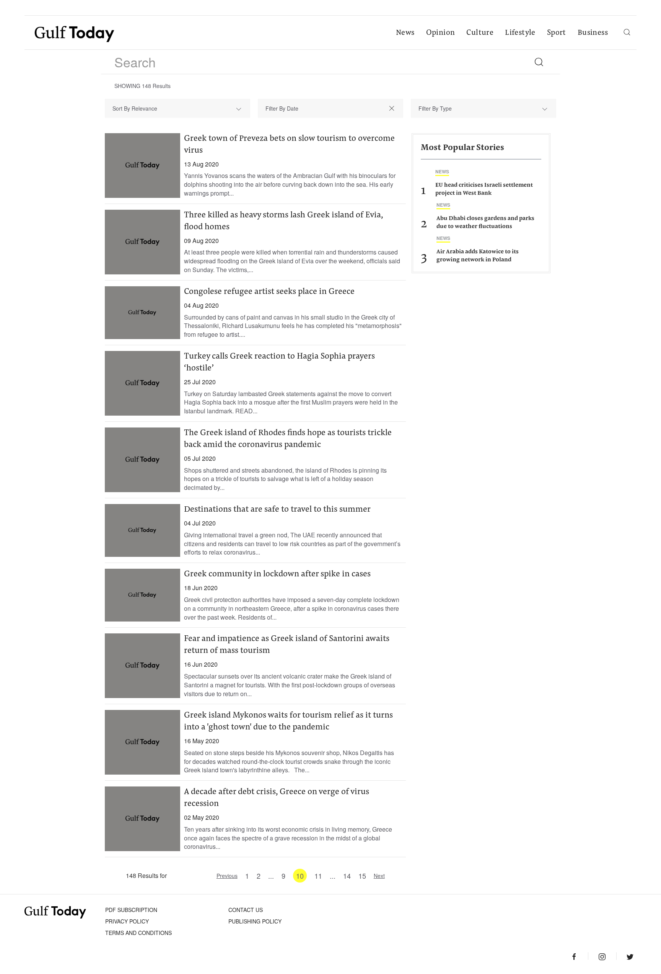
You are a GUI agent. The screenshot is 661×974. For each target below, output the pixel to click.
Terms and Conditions (138, 932)
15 (362, 876)
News (405, 33)
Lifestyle (520, 33)
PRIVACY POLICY (127, 921)
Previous (227, 875)
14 (347, 876)
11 (318, 876)
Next (379, 875)
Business (593, 33)
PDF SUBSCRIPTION (131, 910)
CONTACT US (245, 910)
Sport (556, 33)
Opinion (440, 33)
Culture (479, 33)
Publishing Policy (255, 921)
